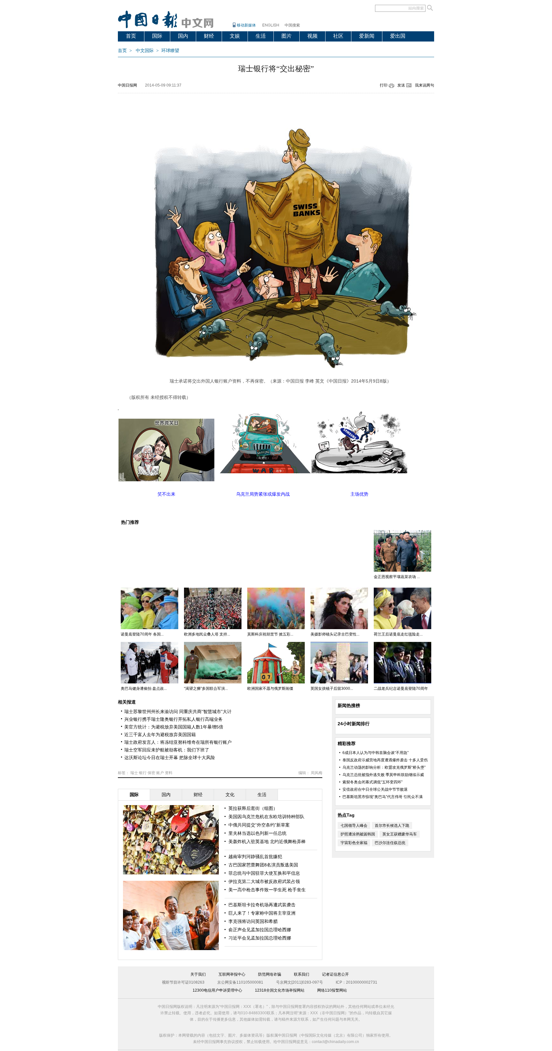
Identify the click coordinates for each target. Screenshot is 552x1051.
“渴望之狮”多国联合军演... (206, 688)
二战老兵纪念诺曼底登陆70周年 (401, 688)
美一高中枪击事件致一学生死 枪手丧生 (267, 889)
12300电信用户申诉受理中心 (217, 990)
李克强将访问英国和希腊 (253, 921)
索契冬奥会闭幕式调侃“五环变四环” (372, 782)
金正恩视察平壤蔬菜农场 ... (397, 577)
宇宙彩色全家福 (354, 843)
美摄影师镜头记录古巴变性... (334, 634)
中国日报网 (127, 85)
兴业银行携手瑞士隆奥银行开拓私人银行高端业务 (173, 719)
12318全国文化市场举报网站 (279, 990)
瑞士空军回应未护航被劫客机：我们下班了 (166, 749)
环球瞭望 (170, 50)
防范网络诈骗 (269, 974)
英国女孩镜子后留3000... (331, 688)
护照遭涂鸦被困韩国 (358, 834)
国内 (183, 36)
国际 (157, 36)
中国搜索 (292, 25)
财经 (209, 36)
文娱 (235, 36)
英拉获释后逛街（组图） (253, 808)
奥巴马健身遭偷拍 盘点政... (144, 688)
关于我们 (198, 974)
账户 (160, 773)
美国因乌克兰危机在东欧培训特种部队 (266, 816)
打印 (383, 85)
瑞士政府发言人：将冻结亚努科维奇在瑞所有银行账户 (178, 742)
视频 (312, 36)
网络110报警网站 (332, 990)
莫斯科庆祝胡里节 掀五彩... (270, 634)
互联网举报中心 (231, 974)
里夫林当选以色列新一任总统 (257, 833)
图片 (286, 36)
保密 (151, 773)
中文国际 (145, 50)
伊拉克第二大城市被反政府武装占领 (264, 881)
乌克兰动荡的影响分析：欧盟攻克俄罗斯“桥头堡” (383, 767)
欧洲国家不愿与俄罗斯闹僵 (270, 688)
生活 (261, 36)
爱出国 (397, 36)
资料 (168, 773)
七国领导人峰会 (354, 825)
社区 (338, 36)
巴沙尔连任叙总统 (390, 843)
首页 (131, 36)
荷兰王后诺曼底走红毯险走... (398, 634)
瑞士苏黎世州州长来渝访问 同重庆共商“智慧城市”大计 (178, 711)
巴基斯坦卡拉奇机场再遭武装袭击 (261, 904)
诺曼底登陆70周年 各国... (142, 634)
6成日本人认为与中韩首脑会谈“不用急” (375, 752)
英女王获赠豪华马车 (399, 834)
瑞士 (134, 773)
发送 (401, 85)
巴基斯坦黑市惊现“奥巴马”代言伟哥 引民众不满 (382, 797)
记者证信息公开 (335, 974)
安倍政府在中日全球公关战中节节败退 (375, 789)
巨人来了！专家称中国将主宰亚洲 (261, 913)
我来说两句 (424, 85)
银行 (143, 773)
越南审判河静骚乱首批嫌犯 (255, 856)
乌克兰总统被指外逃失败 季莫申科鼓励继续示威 (383, 775)
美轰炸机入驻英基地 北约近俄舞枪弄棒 (267, 841)
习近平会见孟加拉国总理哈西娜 (259, 938)
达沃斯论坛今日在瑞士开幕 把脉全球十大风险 (169, 757)
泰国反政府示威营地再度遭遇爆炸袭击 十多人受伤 (385, 760)
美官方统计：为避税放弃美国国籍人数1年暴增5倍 (173, 726)
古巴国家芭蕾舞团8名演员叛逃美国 (263, 864)
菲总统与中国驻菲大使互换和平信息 (264, 873)
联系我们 (301, 974)
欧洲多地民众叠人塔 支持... (207, 634)
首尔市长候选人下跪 (392, 825)
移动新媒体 (246, 25)
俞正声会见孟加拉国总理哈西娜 (259, 929)
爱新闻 (366, 36)
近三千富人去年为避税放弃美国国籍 (160, 734)
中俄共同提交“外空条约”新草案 (259, 824)
